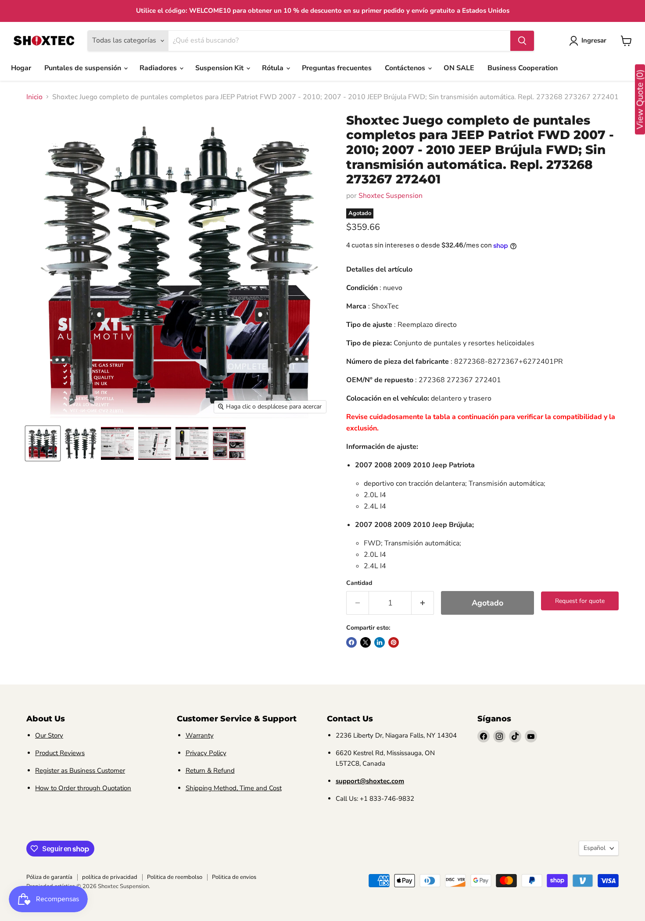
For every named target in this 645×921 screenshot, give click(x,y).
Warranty (200, 735)
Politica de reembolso (174, 877)
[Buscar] (522, 41)
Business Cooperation (522, 68)
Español (595, 848)
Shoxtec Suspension (390, 196)
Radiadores (159, 68)
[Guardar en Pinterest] (393, 642)
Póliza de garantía (49, 877)
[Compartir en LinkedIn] (379, 642)
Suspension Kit (220, 68)
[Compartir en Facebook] (351, 642)
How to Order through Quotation (83, 788)
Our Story (49, 735)
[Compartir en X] (365, 642)
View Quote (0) (640, 99)
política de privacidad (109, 877)
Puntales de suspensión (83, 68)
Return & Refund (210, 770)
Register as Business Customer (80, 770)
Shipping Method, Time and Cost (234, 788)
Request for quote (580, 601)
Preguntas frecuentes (337, 68)
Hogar (21, 68)
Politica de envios (234, 877)
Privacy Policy (206, 753)
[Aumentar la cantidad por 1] (423, 603)
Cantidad (359, 583)
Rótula (273, 68)
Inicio (34, 97)
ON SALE (459, 68)
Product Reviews (60, 753)
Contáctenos (406, 68)
